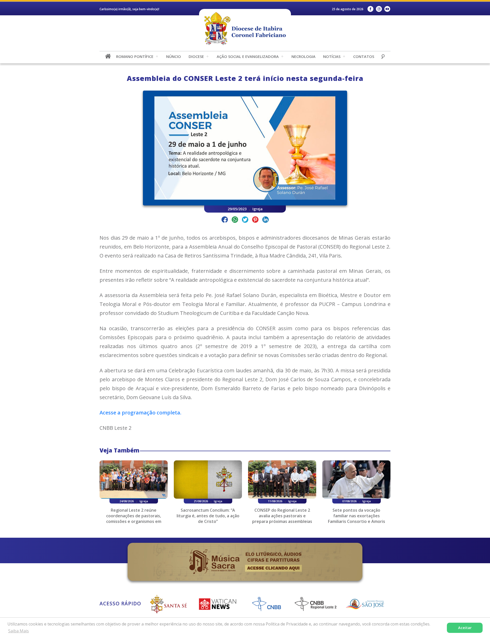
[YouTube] (387, 9)
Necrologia (303, 56)
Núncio (173, 56)
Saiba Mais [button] (18, 631)
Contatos (363, 56)
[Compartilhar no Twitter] (245, 220)
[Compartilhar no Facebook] (225, 220)
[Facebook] (370, 9)
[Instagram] (379, 9)
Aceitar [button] (465, 627)
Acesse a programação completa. (140, 412)
